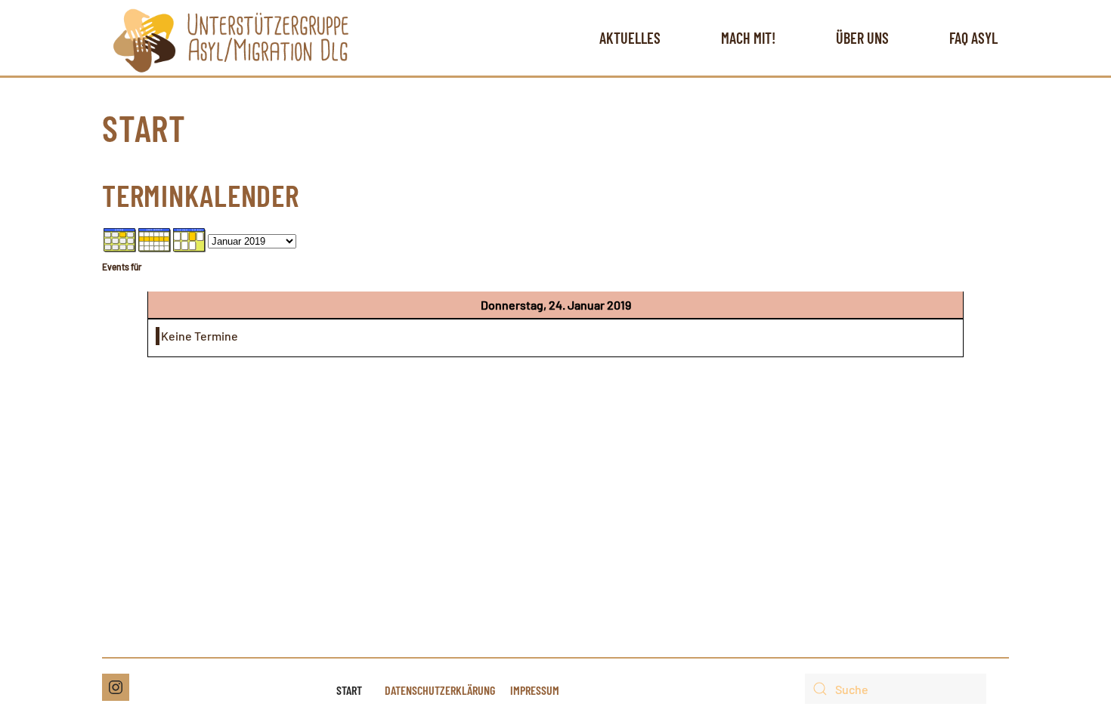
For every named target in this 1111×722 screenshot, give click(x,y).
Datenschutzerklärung (440, 690)
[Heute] (189, 238)
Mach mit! (748, 38)
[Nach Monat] (120, 238)
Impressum (534, 690)
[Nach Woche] (155, 238)
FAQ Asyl (973, 38)
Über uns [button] (862, 38)
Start (349, 690)
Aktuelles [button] (630, 38)
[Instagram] (115, 687)
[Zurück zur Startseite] (231, 38)
